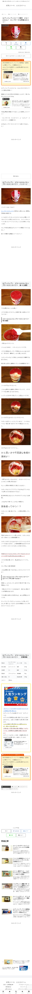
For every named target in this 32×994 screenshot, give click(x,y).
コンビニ (15, 786)
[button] (21, 47)
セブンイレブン (14, 788)
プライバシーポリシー (23, 989)
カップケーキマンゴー (7, 211)
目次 (14, 176)
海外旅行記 (8, 986)
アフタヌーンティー (24, 984)
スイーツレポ (5, 788)
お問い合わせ (8, 989)
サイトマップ (23, 986)
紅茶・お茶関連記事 (8, 984)
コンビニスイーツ (6, 786)
